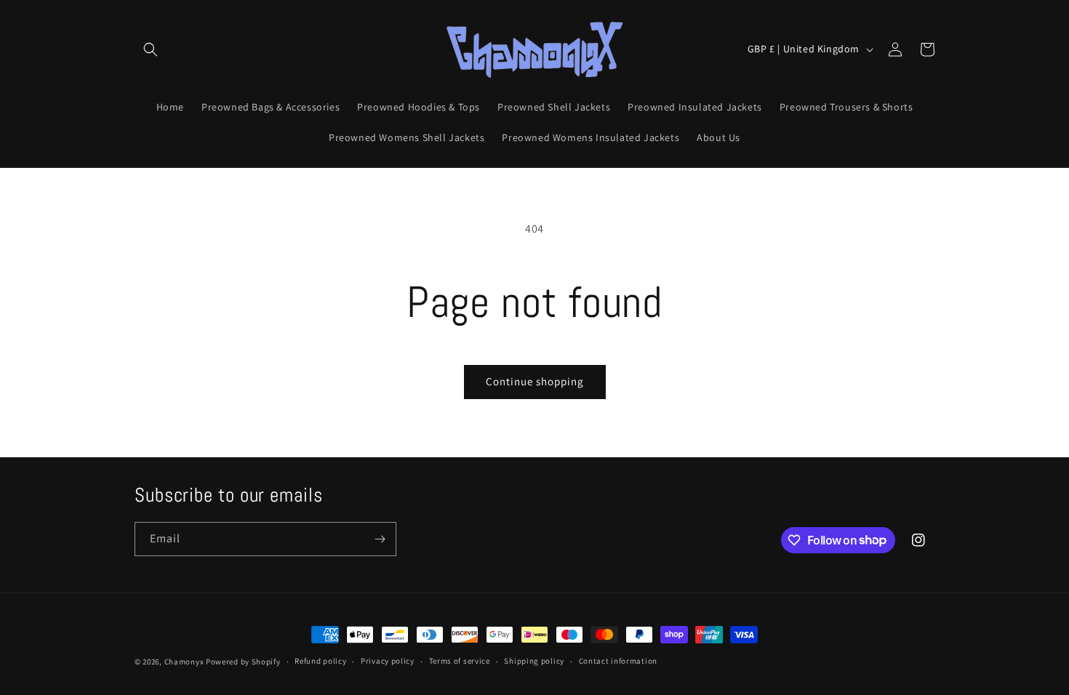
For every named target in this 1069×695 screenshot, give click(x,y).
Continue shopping (535, 381)
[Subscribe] (380, 539)
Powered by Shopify (243, 661)
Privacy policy (388, 661)
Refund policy (320, 661)
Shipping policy (534, 661)
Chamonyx (184, 661)
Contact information (618, 661)
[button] (151, 49)
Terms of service (459, 661)
